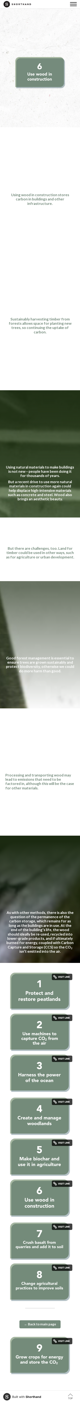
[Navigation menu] (73, 4)
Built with (26, 1397)
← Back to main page (40, 1324)
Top (70, 1398)
